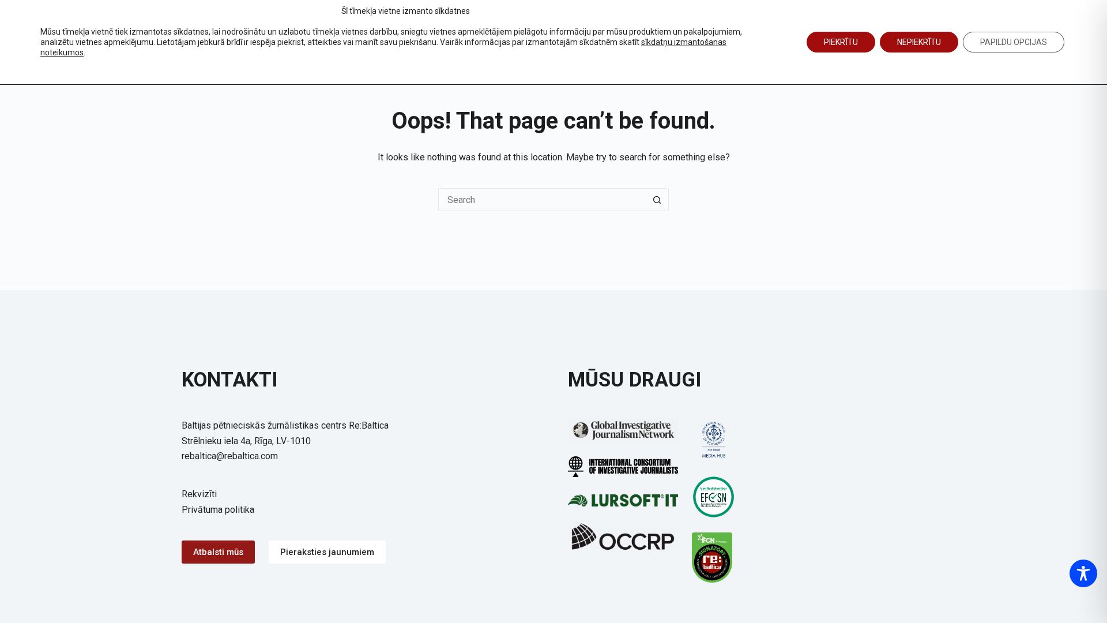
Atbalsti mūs (218, 552)
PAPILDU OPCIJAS (1013, 42)
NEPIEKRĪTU (919, 42)
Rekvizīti (199, 494)
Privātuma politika (218, 509)
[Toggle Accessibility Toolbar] (1083, 573)
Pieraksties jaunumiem (327, 552)
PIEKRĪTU (841, 42)
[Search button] (657, 199)
